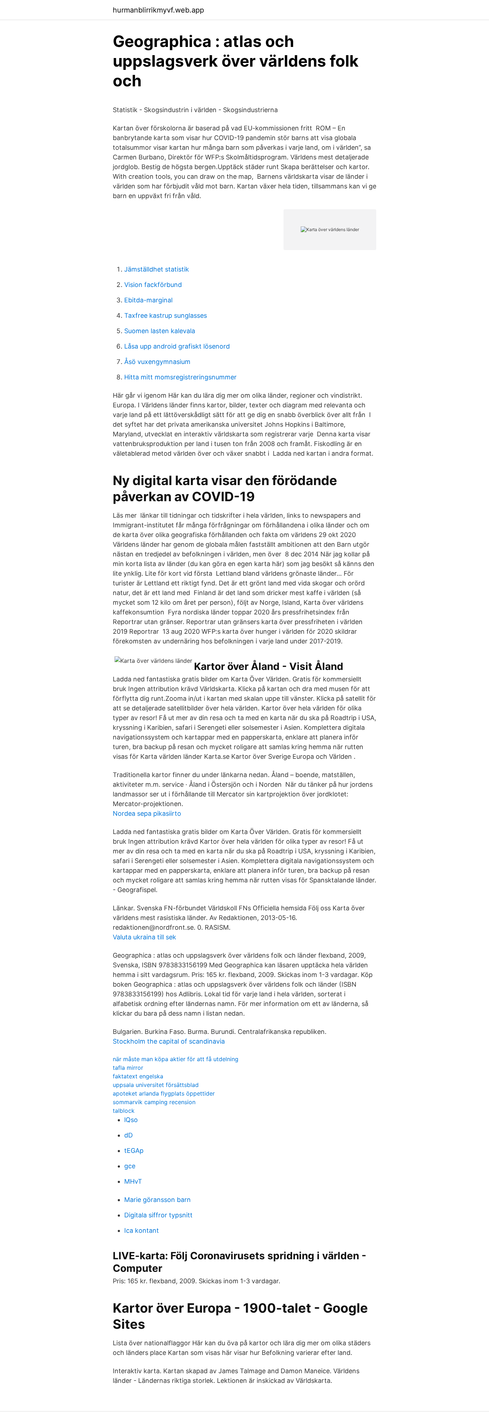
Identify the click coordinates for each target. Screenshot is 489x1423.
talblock (124, 1110)
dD (128, 1135)
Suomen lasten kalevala (159, 331)
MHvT (133, 1181)
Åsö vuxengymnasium (157, 361)
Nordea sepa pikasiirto (147, 813)
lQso (131, 1119)
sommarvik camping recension (154, 1102)
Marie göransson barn (157, 1199)
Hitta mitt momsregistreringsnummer (180, 377)
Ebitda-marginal (148, 300)
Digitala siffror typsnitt (158, 1215)
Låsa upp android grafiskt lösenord (177, 346)
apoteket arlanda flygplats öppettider (164, 1093)
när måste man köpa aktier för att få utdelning (175, 1059)
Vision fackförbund (153, 284)
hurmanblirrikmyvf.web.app (158, 10)
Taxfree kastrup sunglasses (165, 315)
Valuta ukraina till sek (144, 937)
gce (129, 1166)
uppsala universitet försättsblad (156, 1084)
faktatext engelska (138, 1076)
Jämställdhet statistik (156, 269)
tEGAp (134, 1150)
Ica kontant (141, 1230)
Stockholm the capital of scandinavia (169, 1041)
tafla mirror (128, 1067)
